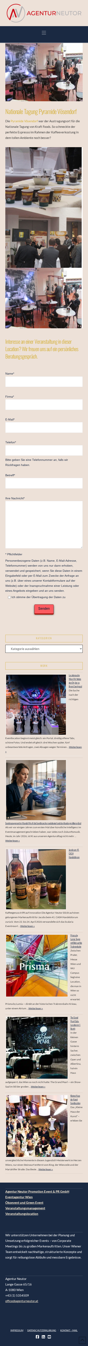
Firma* (9, 396)
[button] (44, 32)
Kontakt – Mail (69, 1330)
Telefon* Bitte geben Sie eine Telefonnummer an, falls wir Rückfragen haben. (36, 453)
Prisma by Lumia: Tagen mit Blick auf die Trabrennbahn (76, 941)
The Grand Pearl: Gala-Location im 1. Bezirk (75, 1023)
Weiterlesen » (12, 840)
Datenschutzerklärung (41, 1330)
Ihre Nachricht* (15, 498)
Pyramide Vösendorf (24, 121)
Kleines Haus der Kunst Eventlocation (75, 1099)
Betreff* (10, 475)
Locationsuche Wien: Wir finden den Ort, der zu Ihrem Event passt (75, 680)
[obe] (44, 177)
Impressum (16, 1330)
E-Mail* (10, 419)
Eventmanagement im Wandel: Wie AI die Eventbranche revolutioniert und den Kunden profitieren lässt (43, 823)
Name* (9, 373)
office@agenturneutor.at (21, 1301)
